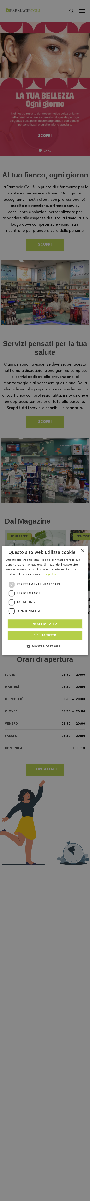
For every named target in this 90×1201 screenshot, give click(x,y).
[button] (45, 646)
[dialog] (45, 600)
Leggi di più (50, 574)
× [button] (82, 551)
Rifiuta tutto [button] (45, 635)
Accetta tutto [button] (45, 624)
